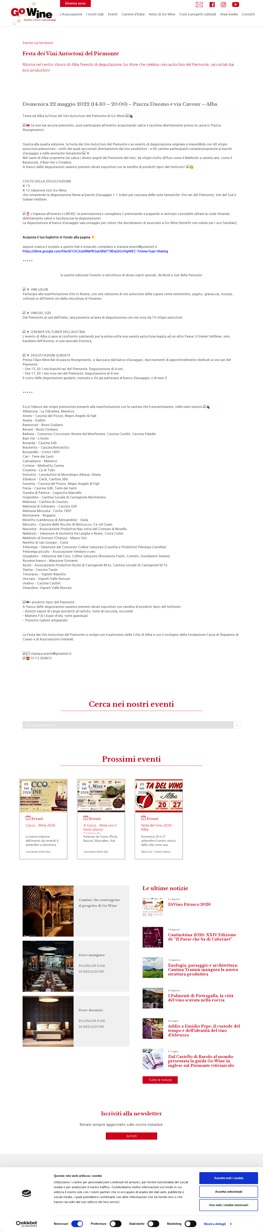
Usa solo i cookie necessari (228, 1205)
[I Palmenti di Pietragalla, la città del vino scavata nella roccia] (153, 998)
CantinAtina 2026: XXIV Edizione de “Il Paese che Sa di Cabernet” (202, 937)
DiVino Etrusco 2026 (189, 904)
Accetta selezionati (228, 1191)
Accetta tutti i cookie (228, 1178)
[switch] (115, 1223)
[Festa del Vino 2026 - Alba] (158, 795)
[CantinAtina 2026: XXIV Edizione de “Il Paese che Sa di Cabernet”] (153, 937)
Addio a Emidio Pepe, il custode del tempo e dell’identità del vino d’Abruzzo (204, 1030)
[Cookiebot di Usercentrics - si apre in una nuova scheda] (27, 1224)
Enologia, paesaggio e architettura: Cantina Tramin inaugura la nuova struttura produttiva (203, 970)
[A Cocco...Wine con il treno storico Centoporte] (101, 795)
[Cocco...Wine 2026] (43, 795)
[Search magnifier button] (237, 724)
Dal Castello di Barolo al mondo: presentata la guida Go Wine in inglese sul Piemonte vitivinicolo (201, 1061)
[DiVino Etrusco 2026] (153, 906)
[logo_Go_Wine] (33, 13)
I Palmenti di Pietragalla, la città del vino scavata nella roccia (200, 998)
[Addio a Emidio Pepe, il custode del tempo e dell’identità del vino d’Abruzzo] (153, 1028)
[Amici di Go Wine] (46, 911)
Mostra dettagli (215, 1224)
